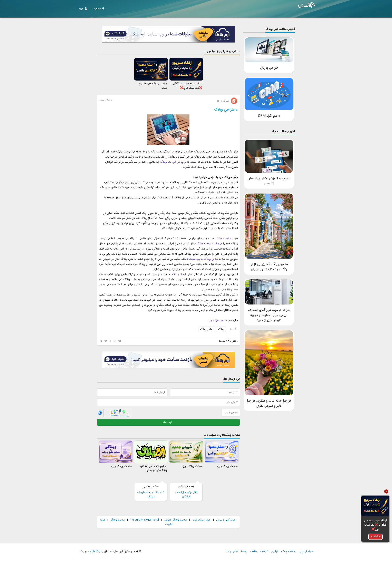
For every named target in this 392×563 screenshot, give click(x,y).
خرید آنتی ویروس (226, 520)
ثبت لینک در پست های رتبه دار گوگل (150, 492)
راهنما (244, 552)
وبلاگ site (223, 101)
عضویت (96, 8)
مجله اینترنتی (305, 552)
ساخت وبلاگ (117, 520)
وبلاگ (221, 329)
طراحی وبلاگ (224, 109)
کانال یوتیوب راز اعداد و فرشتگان (186, 492)
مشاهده (375, 536)
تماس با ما (232, 552)
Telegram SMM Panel (144, 520)
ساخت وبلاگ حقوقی (175, 520)
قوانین (274, 552)
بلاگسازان (94, 551)
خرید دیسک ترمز (201, 520)
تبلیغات (264, 552)
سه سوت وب (216, 320)
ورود (81, 8)
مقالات (254, 552)
